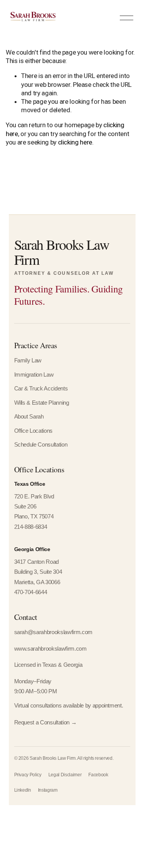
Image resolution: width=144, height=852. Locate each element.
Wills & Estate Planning (41, 403)
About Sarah (29, 417)
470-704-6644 (30, 592)
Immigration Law (34, 375)
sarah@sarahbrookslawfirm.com (53, 632)
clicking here (75, 142)
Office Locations (33, 431)
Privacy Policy (27, 774)
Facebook (98, 774)
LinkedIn (22, 790)
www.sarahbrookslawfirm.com (50, 649)
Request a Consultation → (45, 722)
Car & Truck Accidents (41, 388)
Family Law (28, 360)
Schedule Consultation (41, 445)
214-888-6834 (30, 527)
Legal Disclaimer (65, 774)
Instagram (48, 790)
